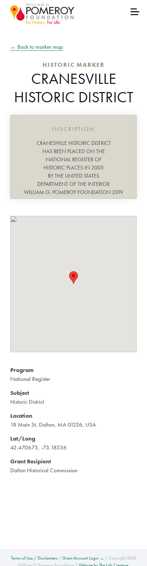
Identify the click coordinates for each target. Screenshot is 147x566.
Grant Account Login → (83, 558)
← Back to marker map (36, 46)
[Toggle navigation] (135, 12)
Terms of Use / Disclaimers (34, 558)
